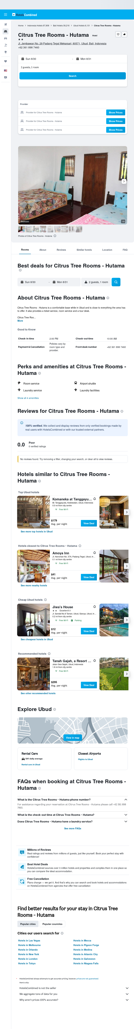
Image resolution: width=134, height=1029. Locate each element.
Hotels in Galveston (84, 958)
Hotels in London (28, 958)
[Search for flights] (5, 24)
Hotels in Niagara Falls (86, 963)
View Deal (89, 523)
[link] (36, 531)
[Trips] (5, 61)
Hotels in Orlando (28, 949)
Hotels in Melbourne (29, 945)
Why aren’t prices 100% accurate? (38, 999)
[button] (5, 14)
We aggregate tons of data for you (38, 994)
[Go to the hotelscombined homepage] (24, 14)
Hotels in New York (28, 954)
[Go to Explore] (5, 52)
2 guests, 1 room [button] (30, 67)
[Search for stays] (5, 31)
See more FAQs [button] (72, 828)
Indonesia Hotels (34, 25)
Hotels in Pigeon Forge (86, 945)
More (20, 320)
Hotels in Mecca (82, 940)
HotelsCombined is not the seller (37, 988)
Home (21, 25)
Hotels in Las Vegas (29, 940)
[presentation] (54, 235)
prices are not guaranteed (87, 978)
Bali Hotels (58, 25)
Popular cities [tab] (28, 924)
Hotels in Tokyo (27, 963)
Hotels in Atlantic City (85, 954)
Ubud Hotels (78, 25)
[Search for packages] (5, 45)
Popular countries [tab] (52, 924)
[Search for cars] (5, 38)
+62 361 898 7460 (28, 47)
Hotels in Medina (82, 949)
